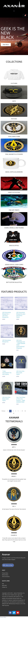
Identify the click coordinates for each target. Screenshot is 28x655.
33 (13, 413)
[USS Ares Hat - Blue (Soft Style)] (21, 362)
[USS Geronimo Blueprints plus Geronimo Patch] (21, 303)
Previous (3, 411)
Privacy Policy (3, 617)
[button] (14, 11)
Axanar (6, 554)
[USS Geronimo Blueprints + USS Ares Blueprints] (7, 303)
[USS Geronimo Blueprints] (7, 331)
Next (16, 413)
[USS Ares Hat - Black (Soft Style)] (7, 388)
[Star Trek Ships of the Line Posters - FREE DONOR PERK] (21, 388)
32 (25, 411)
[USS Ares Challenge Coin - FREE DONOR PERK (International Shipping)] (21, 331)
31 (22, 411)
